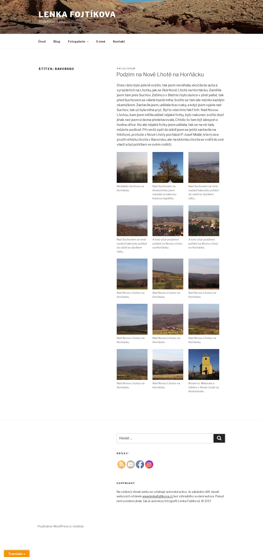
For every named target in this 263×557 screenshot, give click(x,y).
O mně (100, 41)
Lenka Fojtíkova (77, 14)
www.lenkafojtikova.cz (157, 496)
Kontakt (119, 41)
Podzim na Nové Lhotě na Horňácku (160, 74)
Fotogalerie (76, 41)
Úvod (42, 41)
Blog (56, 41)
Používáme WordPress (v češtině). (60, 526)
